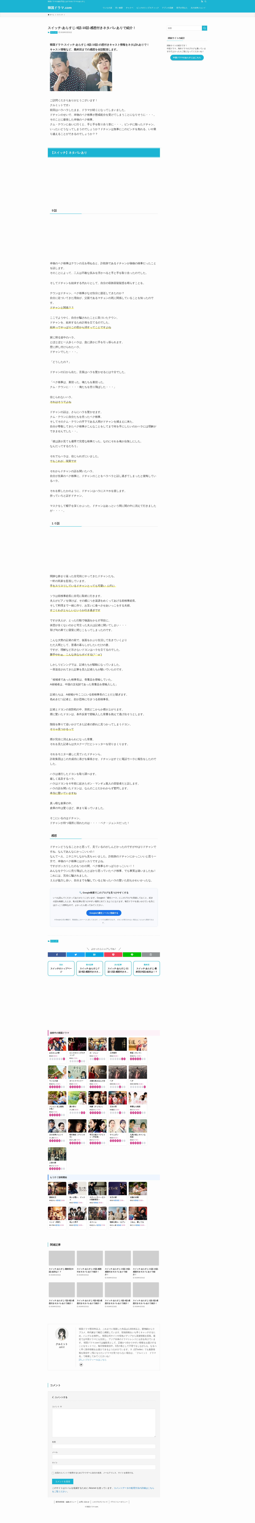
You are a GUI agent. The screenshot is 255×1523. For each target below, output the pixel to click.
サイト (55, 1463)
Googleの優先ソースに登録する (104, 913)
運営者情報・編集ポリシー (66, 1502)
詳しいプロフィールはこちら (93, 1360)
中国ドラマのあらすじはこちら (187, 57)
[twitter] (81, 1364)
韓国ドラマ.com (60, 7)
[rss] (202, 1)
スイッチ (54, 32)
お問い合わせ (84, 1502)
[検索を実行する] (204, 28)
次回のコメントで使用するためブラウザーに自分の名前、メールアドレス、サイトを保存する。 (95, 1473)
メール (55, 1452)
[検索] (205, 1)
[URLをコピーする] (151, 954)
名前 (54, 1442)
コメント (57, 1406)
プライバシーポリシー (119, 1502)
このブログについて (100, 1502)
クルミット (62, 1344)
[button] (57, 954)
